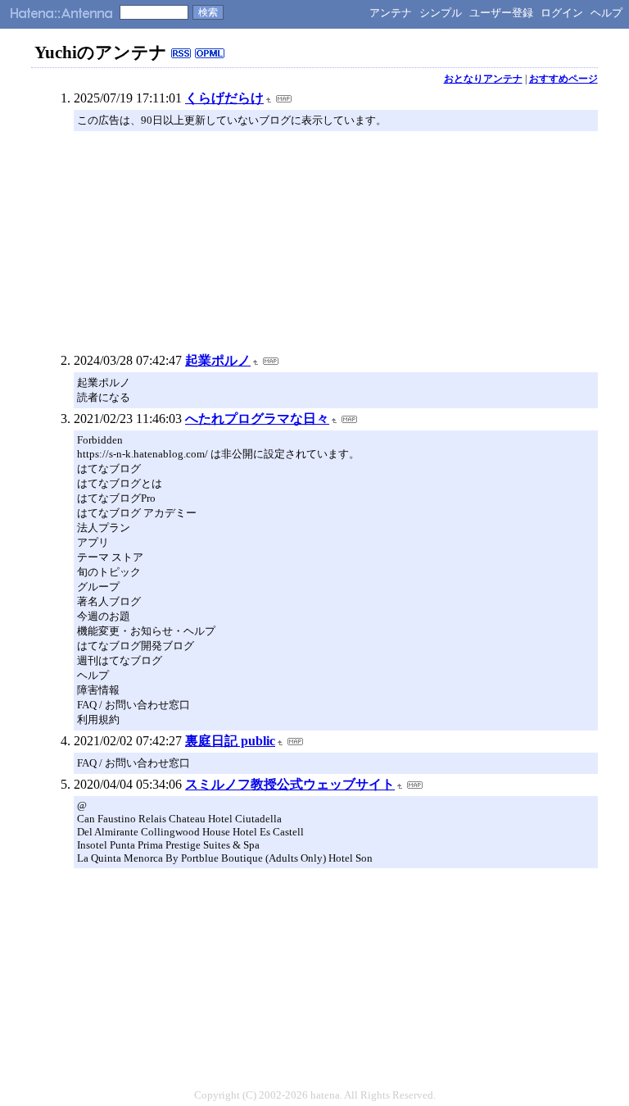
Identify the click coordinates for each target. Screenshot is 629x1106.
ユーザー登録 (501, 13)
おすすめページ (563, 78)
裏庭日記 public (230, 741)
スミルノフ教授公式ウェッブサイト (290, 784)
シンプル (440, 13)
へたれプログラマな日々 (257, 419)
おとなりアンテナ (483, 78)
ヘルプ (606, 13)
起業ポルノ (218, 360)
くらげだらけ (224, 98)
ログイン (562, 13)
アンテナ (390, 13)
